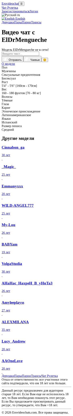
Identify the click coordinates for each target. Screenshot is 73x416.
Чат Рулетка (10, 7)
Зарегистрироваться (15, 11)
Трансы (36, 22)
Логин (33, 11)
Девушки (8, 22)
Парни (26, 22)
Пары (18, 22)
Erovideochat (10, 3)
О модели (8, 63)
